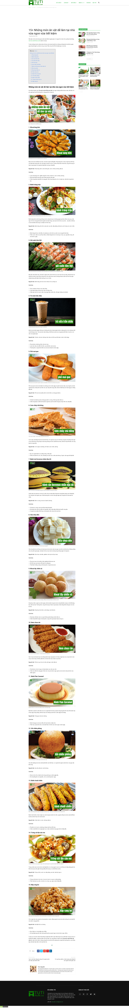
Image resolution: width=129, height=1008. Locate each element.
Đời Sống (73, 2)
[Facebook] (80, 994)
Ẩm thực (33, 7)
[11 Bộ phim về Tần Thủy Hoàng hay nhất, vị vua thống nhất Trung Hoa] (82, 54)
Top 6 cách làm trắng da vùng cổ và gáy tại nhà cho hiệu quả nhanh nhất (39, 960)
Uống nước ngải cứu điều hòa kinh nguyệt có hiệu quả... (83, 76)
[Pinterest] (87, 994)
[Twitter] (90, 994)
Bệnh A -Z (81, 2)
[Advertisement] (64, 18)
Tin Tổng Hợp (93, 85)
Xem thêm (89, 59)
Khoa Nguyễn (41, 967)
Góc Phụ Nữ (81, 73)
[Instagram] (83, 994)
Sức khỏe (58, 2)
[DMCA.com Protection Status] (4, 1007)
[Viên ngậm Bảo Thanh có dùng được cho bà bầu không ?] (82, 34)
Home (30, 7)
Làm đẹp (66, 2)
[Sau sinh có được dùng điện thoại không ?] (95, 70)
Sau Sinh (92, 73)
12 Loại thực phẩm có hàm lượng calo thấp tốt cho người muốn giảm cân (65, 960)
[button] (98, 2)
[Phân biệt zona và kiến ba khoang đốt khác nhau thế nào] (82, 47)
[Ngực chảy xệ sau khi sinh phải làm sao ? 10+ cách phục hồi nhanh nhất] (84, 83)
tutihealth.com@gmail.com (57, 1001)
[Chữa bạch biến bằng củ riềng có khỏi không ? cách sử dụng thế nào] (82, 41)
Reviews (89, 2)
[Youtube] (94, 994)
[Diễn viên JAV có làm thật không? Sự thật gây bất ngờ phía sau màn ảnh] (95, 83)
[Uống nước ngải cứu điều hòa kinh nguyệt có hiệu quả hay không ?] (84, 70)
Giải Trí (94, 2)
